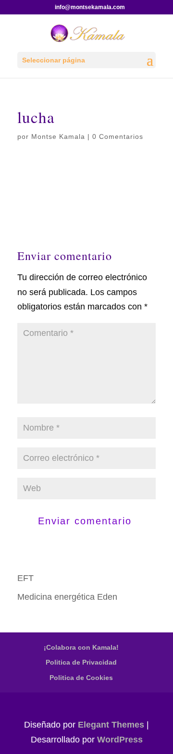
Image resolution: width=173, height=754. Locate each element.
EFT (25, 578)
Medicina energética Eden (67, 597)
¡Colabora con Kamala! (81, 647)
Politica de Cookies (81, 677)
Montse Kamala (58, 136)
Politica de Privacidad (81, 662)
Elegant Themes (111, 724)
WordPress (120, 739)
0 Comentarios (117, 136)
